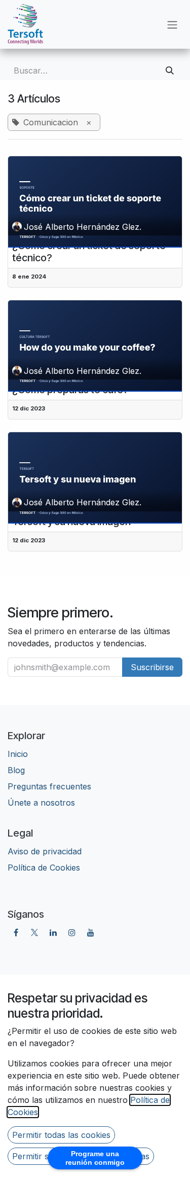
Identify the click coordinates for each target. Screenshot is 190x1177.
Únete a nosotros (41, 803)
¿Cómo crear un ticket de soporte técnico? (89, 251)
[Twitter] (34, 932)
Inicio (18, 754)
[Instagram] (72, 932)
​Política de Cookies (44, 867)
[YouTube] (91, 932)
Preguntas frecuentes (49, 786)
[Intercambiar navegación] (172, 24)
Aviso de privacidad (45, 851)
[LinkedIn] (53, 932)
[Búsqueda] (169, 70)
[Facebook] (16, 932)
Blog (16, 770)
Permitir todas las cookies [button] (61, 1135)
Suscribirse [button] (152, 667)
